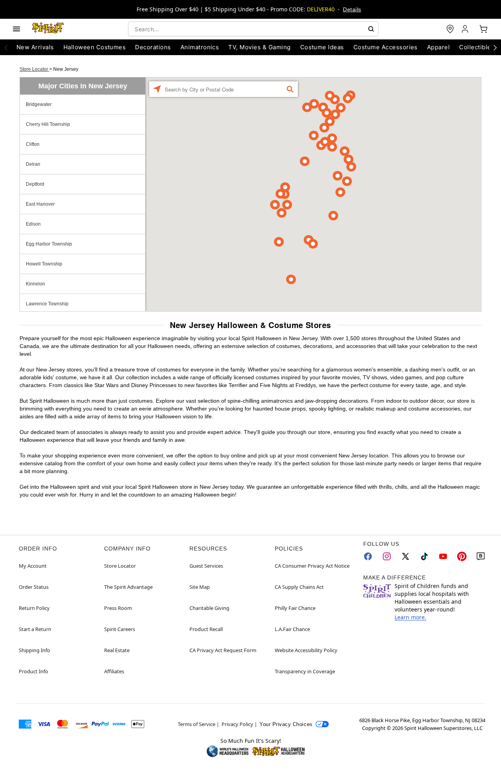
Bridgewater (39, 104)
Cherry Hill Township (48, 124)
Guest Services (206, 565)
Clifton (33, 144)
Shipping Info (34, 650)
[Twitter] (405, 556)
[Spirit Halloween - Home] (48, 29)
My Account (33, 565)
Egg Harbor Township (49, 244)
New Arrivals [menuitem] (35, 47)
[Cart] (483, 29)
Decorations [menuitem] (153, 47)
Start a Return (35, 629)
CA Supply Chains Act (299, 586)
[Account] (466, 29)
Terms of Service (196, 724)
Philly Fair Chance (295, 607)
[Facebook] (368, 556)
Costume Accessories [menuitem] (385, 47)
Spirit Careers (119, 629)
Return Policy (34, 607)
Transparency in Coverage (305, 671)
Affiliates (114, 671)
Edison (33, 224)
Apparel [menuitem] (438, 47)
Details (352, 9)
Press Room (118, 607)
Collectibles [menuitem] (476, 47)
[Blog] (480, 556)
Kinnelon (35, 284)
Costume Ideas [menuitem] (322, 47)
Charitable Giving (209, 607)
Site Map (199, 586)
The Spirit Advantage (128, 586)
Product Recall (206, 629)
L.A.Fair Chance (292, 629)
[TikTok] (424, 556)
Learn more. (410, 617)
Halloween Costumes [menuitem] (94, 47)
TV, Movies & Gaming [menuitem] (259, 47)
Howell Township (44, 264)
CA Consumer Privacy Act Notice (312, 565)
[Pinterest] (462, 556)
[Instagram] (386, 556)
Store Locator (34, 69)
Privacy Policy (237, 724)
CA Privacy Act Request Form (222, 650)
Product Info (33, 671)
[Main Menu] (16, 29)
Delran (33, 164)
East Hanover (40, 204)
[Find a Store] (450, 29)
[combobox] (253, 29)
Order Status (34, 586)
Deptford (35, 184)
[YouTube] (443, 556)
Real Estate (117, 650)
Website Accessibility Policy (306, 650)
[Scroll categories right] (495, 47)
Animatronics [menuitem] (199, 47)
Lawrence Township (47, 304)
